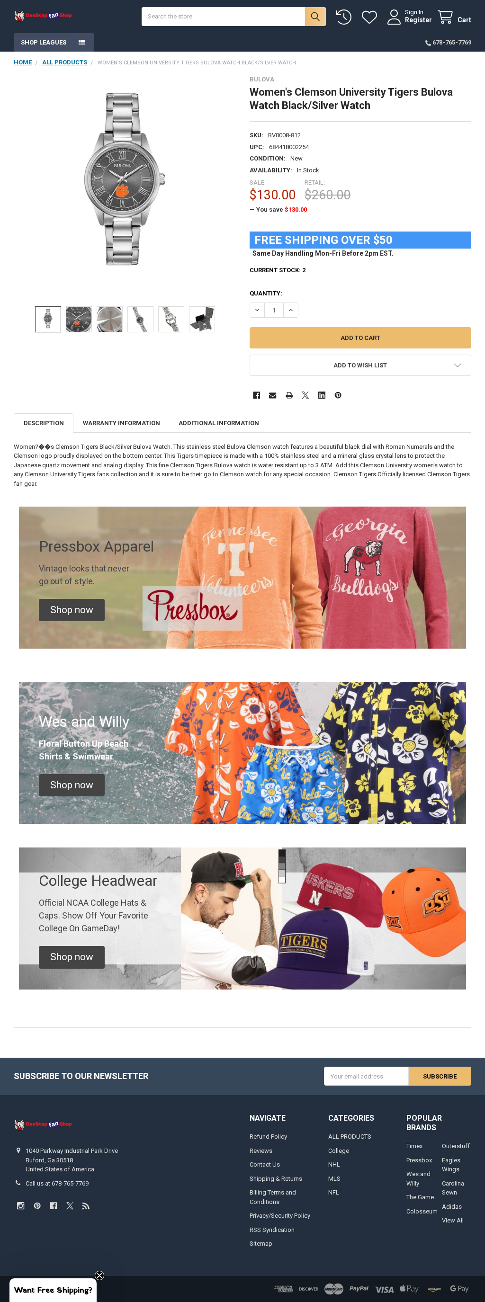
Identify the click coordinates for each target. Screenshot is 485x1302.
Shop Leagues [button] (43, 42)
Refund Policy (268, 1136)
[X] (305, 395)
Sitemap (261, 1243)
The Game (420, 1197)
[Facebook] (256, 395)
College (338, 1150)
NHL (334, 1164)
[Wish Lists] (371, 17)
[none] (124, 186)
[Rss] (86, 1206)
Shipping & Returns (276, 1178)
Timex (414, 1146)
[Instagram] (20, 1206)
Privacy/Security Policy (280, 1215)
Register (418, 20)
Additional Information (219, 423)
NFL (333, 1192)
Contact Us (265, 1164)
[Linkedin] (322, 395)
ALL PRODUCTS (349, 1136)
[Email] (272, 395)
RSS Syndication (272, 1229)
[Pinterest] (338, 395)
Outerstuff (456, 1146)
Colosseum (422, 1211)
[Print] (289, 395)
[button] (360, 365)
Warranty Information (121, 423)
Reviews (261, 1150)
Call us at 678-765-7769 (57, 1183)
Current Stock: (277, 270)
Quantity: (266, 293)
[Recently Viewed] (345, 17)
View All (453, 1220)
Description (44, 423)
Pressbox (419, 1160)
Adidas (452, 1206)
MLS (334, 1178)
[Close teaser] (99, 1275)
